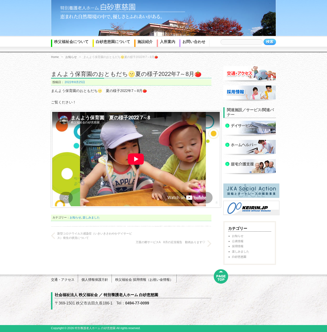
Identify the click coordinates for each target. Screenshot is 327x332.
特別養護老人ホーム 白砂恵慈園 (95, 328)
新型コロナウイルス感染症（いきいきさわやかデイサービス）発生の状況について (94, 236)
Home (55, 57)
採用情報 (237, 246)
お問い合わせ (193, 42)
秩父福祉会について (71, 42)
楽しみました (91, 217)
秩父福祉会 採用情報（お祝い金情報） (144, 279)
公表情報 (237, 241)
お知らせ (71, 57)
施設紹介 (145, 42)
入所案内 (167, 42)
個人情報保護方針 (94, 279)
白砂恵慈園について (113, 42)
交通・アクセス (62, 279)
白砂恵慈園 (239, 256)
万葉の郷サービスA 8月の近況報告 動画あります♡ (170, 242)
